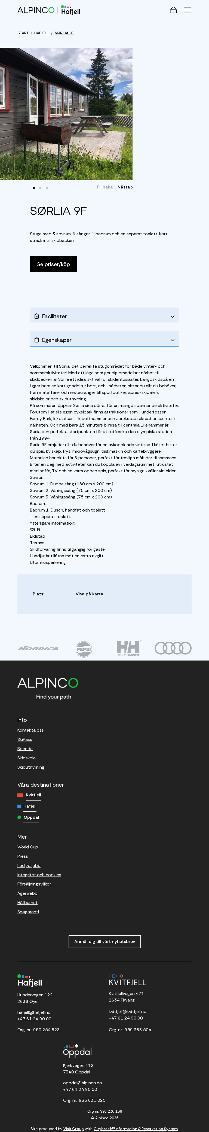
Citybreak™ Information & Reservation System (136, 1128)
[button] (34, 188)
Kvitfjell (33, 795)
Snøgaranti (28, 912)
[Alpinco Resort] (35, 10)
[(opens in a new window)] (38, 648)
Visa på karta (89, 594)
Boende (25, 748)
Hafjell (29, 806)
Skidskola (26, 758)
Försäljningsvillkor (34, 884)
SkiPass (24, 739)
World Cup (27, 847)
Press (22, 856)
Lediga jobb (29, 865)
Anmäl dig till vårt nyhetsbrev (104, 941)
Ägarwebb (27, 893)
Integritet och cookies (39, 875)
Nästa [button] (124, 187)
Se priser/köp (53, 264)
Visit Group (73, 1128)
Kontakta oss (30, 730)
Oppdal (31, 817)
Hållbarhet (27, 902)
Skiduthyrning (30, 767)
